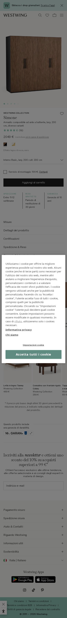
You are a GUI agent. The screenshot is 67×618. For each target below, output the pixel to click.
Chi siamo (11, 334)
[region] (33, 309)
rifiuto (18, 321)
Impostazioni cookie (33, 345)
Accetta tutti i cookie (33, 354)
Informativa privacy (18, 329)
